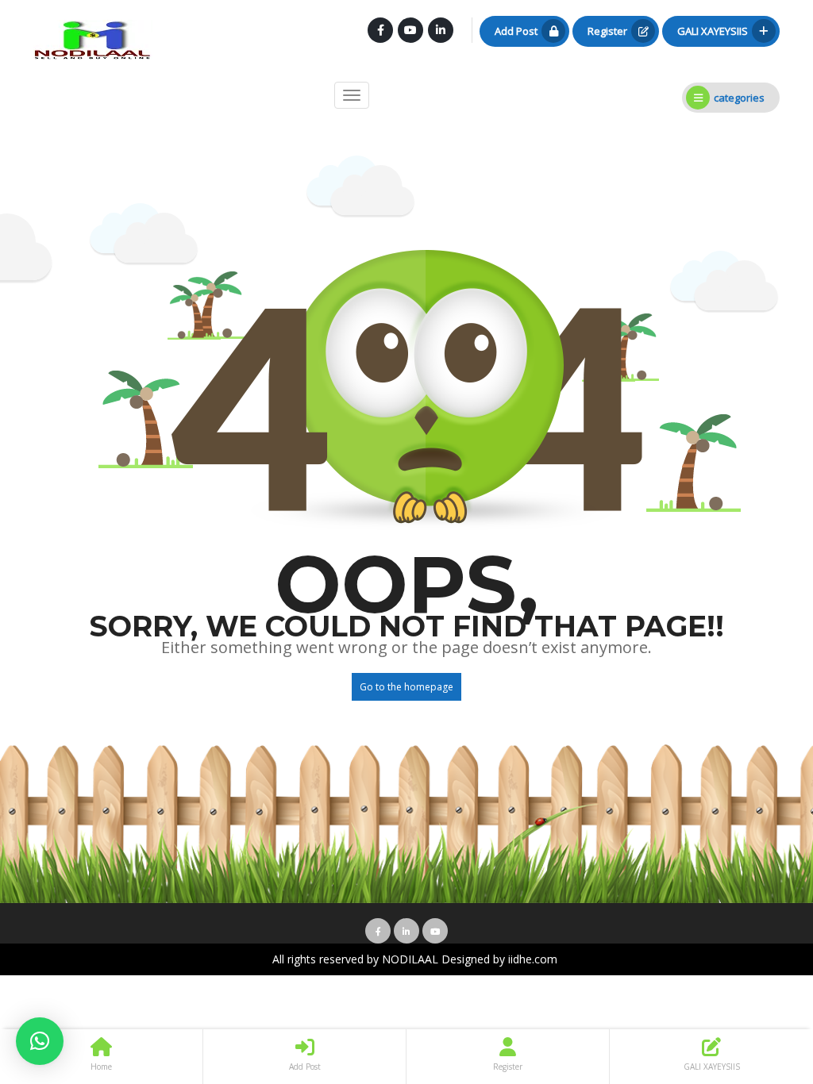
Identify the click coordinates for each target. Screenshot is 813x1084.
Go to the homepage (406, 687)
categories (739, 97)
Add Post (516, 31)
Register (607, 31)
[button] (40, 1041)
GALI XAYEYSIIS (712, 31)
